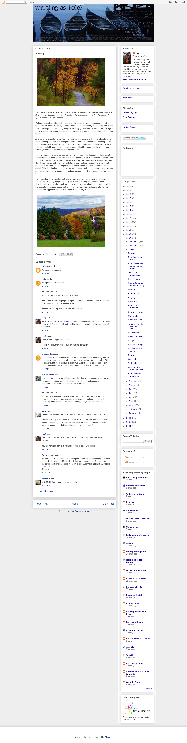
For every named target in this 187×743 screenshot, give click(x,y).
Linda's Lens (132, 603)
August (132, 385)
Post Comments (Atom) (80, 511)
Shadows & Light (134, 595)
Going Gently (132, 527)
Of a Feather (129, 117)
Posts (129, 457)
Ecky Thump (134, 279)
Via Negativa (132, 510)
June (131, 393)
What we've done (134, 663)
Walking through (135, 344)
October (133, 249)
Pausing (132, 253)
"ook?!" (130, 655)
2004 (128, 426)
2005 (128, 422)
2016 (128, 202)
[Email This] (60, 254)
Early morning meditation (134, 374)
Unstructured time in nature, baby (136, 284)
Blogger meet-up (136, 337)
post (61, 324)
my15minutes (48, 375)
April (131, 401)
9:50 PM (45, 348)
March (132, 405)
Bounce (131, 289)
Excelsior (130, 502)
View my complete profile (134, 79)
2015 (128, 206)
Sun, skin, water (135, 312)
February (133, 409)
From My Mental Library (138, 638)
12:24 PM (46, 473)
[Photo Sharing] (71, 107)
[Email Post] (55, 254)
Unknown (46, 266)
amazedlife (47, 354)
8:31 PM (45, 429)
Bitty (44, 411)
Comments (132, 462)
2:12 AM (45, 369)
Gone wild (132, 359)
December (134, 241)
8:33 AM (45, 405)
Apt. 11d (130, 647)
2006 (128, 418)
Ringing (131, 297)
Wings (131, 341)
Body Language (130, 112)
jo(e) (44, 318)
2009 (128, 230)
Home (75, 504)
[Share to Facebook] (68, 254)
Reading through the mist (136, 258)
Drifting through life (136, 551)
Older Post (108, 504)
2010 (128, 226)
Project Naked (129, 127)
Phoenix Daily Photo (136, 578)
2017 (128, 198)
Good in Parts (133, 682)
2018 (128, 194)
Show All (149, 688)
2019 (128, 190)
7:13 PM (45, 286)
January (133, 413)
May (131, 397)
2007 (128, 238)
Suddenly (132, 363)
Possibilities (133, 332)
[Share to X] (65, 254)
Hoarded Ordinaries (136, 485)
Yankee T (46, 478)
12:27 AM (46, 449)
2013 (128, 214)
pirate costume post (65, 321)
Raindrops (133, 301)
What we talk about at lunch (135, 368)
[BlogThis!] (62, 254)
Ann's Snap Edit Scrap (137, 477)
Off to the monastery (134, 273)
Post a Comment (46, 491)
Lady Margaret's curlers (137, 535)
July (131, 389)
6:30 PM (45, 273)
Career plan (133, 316)
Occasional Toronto (136, 570)
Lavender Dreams (134, 630)
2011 (128, 222)
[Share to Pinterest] (71, 254)
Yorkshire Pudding (135, 494)
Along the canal (135, 320)
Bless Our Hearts (134, 622)
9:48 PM (45, 330)
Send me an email (131, 88)
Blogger (108, 737)
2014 (128, 210)
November (134, 246)
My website (128, 98)
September (134, 381)
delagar (130, 543)
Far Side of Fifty (134, 587)
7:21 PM (45, 312)
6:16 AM (45, 387)
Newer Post (41, 504)
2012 (128, 218)
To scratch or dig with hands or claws (135, 326)
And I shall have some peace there (135, 266)
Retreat (131, 355)
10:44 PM (46, 485)
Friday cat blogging (133, 306)
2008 (128, 234)
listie (44, 279)
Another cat (133, 293)
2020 (128, 186)
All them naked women (135, 350)
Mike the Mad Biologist (137, 518)
